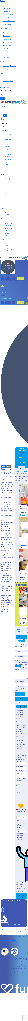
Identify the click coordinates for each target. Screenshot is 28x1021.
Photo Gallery (7, 24)
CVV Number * (20, 779)
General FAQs (7, 78)
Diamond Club (7, 45)
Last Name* (18, 651)
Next (21, 699)
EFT (20, 702)
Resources (3, 61)
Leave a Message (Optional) (20, 668)
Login (2, 98)
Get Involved (3, 28)
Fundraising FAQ (8, 229)
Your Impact (6, 57)
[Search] (5, 115)
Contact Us (6, 84)
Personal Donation (21, 640)
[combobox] (21, 817)
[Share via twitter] (6, 278)
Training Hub (6, 69)
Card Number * (20, 766)
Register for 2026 (6, 90)
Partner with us (20, 936)
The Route (8, 159)
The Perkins (3, 53)
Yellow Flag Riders (8, 15)
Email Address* (19, 656)
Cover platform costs (20, 791)
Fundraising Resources (9, 66)
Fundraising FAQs (8, 81)
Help (1, 73)
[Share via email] (9, 278)
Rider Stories (6, 11)
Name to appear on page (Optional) (20, 681)
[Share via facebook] (2, 278)
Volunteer (6, 48)
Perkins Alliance (7, 18)
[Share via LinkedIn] (13, 278)
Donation (18, 780)
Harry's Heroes (7, 42)
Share (8, 466)
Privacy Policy (19, 962)
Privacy (6, 939)
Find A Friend (5, 87)
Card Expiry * (20, 771)
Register (4, 123)
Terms (14, 939)
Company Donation (22, 643)
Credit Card (22, 706)
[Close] (26, 259)
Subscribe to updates (11, 943)
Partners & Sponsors (9, 21)
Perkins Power (7, 39)
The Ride (2, 4)
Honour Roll (6, 36)
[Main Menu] (0, 257)
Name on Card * (21, 761)
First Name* (18, 646)
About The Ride (7, 8)
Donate (3, 95)
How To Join (6, 33)
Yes (18, 665)
